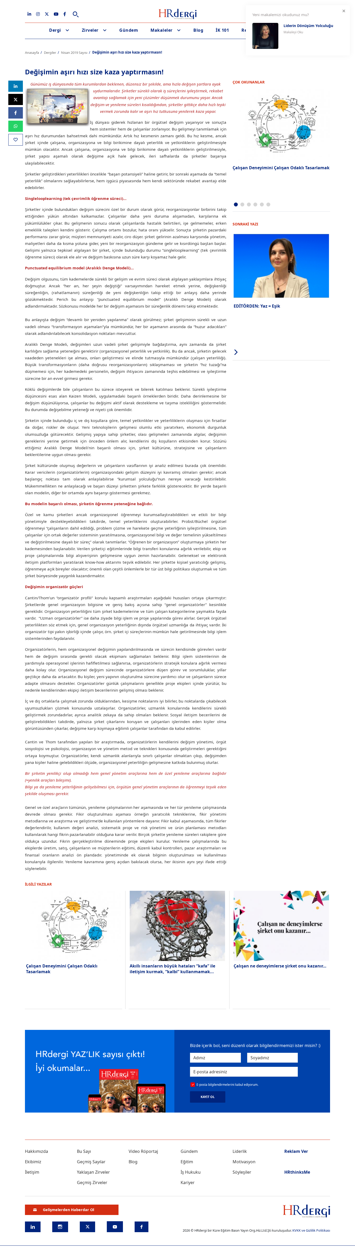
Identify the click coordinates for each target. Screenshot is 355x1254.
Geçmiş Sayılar (91, 1162)
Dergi (55, 30)
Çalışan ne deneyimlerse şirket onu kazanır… (280, 966)
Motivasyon (244, 1162)
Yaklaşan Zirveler (93, 1172)
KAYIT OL (208, 1097)
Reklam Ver (296, 1151)
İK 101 (222, 30)
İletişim (32, 1172)
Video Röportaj (143, 1151)
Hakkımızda (36, 1151)
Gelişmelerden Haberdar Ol (68, 1209)
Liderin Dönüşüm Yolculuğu (308, 25)
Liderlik (240, 1151)
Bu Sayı (84, 1151)
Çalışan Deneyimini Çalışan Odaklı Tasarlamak (281, 168)
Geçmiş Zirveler (92, 1182)
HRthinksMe (297, 1172)
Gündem (128, 30)
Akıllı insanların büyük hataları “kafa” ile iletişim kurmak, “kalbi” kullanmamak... (172, 968)
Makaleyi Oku (293, 32)
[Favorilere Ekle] (15, 140)
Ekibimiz (33, 1162)
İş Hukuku (191, 1172)
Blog (198, 30)
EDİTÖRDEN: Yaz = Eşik (257, 306)
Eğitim (187, 1162)
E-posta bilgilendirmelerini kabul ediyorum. (227, 1084)
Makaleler (161, 30)
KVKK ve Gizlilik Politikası (311, 1230)
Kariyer (188, 1182)
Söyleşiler (242, 1172)
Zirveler (90, 30)
